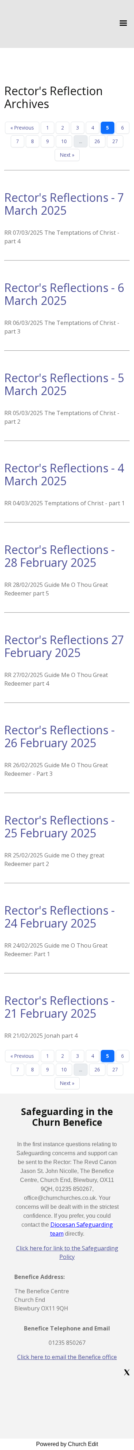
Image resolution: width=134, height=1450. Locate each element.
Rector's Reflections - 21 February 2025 (59, 1007)
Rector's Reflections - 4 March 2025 (64, 474)
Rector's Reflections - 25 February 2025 (59, 826)
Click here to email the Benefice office (67, 1357)
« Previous (22, 127)
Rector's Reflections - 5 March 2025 (64, 384)
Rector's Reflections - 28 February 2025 (59, 556)
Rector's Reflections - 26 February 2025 (59, 736)
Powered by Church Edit (67, 1444)
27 (115, 141)
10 (64, 141)
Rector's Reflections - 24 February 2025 (59, 916)
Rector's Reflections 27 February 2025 (64, 646)
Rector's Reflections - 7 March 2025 (64, 204)
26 (97, 141)
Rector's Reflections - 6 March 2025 (64, 294)
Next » (67, 154)
